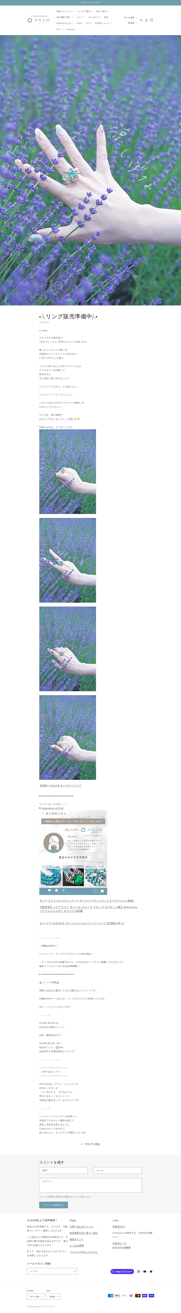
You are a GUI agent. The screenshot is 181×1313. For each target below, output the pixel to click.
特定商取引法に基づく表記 (84, 1232)
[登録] (74, 1271)
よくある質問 (77, 1245)
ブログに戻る (92, 1144)
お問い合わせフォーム (81, 1226)
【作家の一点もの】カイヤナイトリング (60, 785)
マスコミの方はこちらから (84, 1251)
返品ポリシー (77, 1239)
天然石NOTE (118, 1226)
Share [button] (45, 330)
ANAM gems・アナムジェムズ (43, 1306)
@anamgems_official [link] (52, 808)
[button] (85, 11)
